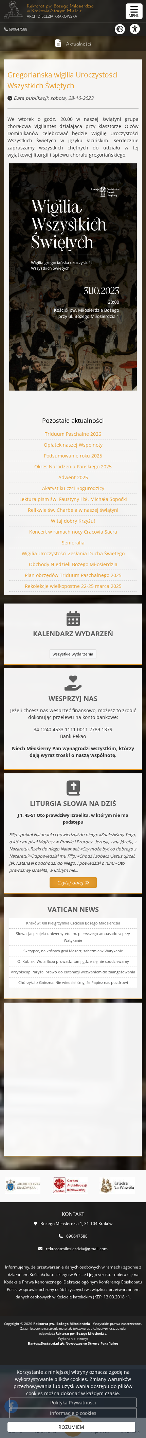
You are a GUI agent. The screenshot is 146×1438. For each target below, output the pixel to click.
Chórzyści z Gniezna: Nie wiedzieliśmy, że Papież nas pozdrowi (73, 982)
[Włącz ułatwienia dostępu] (138, 29)
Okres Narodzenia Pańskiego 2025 (73, 466)
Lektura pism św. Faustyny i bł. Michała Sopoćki (73, 499)
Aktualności (78, 44)
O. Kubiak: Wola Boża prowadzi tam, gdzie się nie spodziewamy (73, 961)
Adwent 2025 (73, 477)
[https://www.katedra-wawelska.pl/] (116, 1185)
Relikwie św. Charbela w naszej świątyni (73, 510)
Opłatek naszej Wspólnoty (73, 445)
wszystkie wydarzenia (73, 654)
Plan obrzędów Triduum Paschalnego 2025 (73, 575)
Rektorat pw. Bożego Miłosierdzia (60, 11)
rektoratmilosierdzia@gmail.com (77, 1249)
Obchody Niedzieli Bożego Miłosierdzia (73, 564)
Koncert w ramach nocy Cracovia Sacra (73, 531)
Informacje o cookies (73, 1413)
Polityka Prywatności (73, 1402)
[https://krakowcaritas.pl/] (69, 1185)
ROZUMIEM (71, 1427)
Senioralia (73, 542)
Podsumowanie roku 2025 (73, 455)
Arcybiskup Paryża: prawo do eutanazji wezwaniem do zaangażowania (73, 971)
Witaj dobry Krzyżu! (73, 521)
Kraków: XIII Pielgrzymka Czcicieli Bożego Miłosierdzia (73, 922)
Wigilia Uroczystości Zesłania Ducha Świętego (73, 553)
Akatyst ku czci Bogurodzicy (73, 488)
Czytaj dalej (71, 882)
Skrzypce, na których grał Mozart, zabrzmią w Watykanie (73, 950)
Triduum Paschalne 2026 (73, 434)
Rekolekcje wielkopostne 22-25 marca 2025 (73, 586)
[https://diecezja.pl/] (21, 1185)
